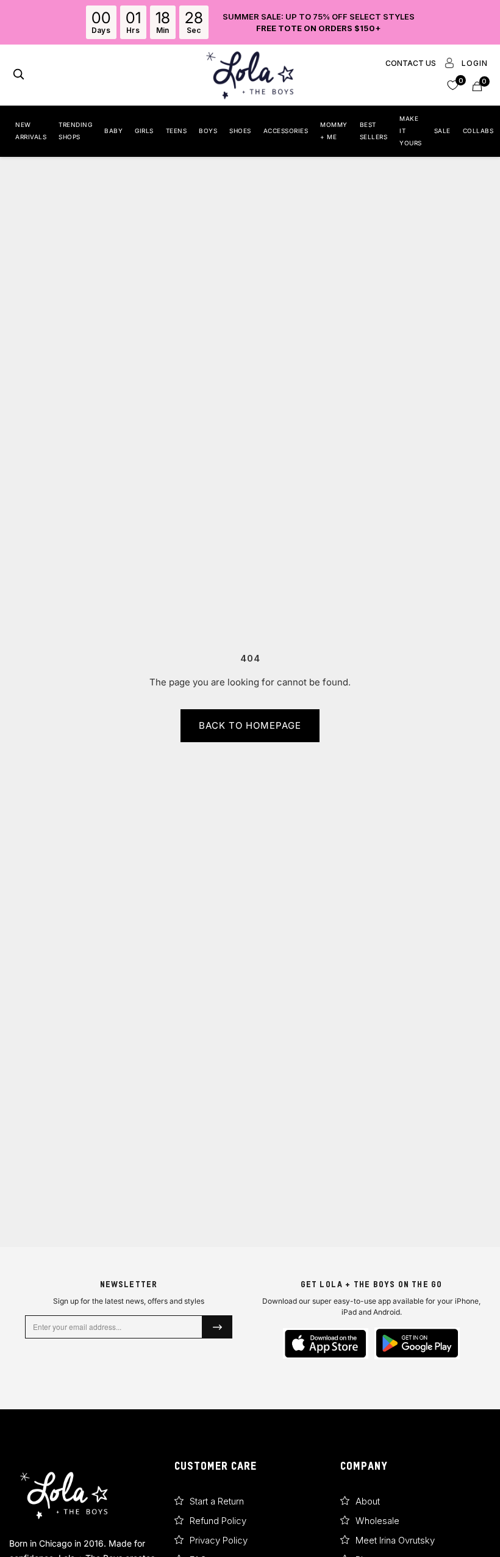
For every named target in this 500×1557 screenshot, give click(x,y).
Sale (442, 130)
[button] (453, 84)
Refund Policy (218, 1520)
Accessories (286, 130)
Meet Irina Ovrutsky (395, 1540)
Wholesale (377, 1520)
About (367, 1501)
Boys (208, 130)
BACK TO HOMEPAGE (250, 725)
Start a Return (217, 1501)
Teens (176, 130)
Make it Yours (410, 130)
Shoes (240, 130)
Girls (144, 130)
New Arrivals (30, 130)
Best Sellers (374, 130)
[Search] (18, 75)
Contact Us (410, 63)
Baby (113, 130)
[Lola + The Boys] (250, 75)
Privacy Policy (219, 1540)
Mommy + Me (334, 130)
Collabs (478, 130)
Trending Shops (75, 130)
